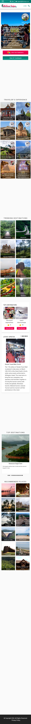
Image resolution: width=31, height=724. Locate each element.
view (8, 490)
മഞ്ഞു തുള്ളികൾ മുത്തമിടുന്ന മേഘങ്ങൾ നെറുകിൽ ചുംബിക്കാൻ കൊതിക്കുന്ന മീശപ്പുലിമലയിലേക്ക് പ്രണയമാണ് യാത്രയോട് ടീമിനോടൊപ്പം (13, 33)
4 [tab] (25, 336)
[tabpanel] (15, 365)
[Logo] (9, 6)
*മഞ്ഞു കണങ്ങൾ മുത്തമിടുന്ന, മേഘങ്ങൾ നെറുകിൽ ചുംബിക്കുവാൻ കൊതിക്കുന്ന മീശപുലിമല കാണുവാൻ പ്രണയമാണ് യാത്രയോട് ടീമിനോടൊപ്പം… (13, 44)
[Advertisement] (15, 77)
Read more (7, 111)
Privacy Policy (16, 720)
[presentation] (2, 30)
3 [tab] (23, 336)
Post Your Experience (17, 52)
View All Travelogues (16, 58)
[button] (8, 475)
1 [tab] (20, 336)
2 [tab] (22, 336)
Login (25, 6)
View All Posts (9, 328)
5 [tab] (26, 336)
